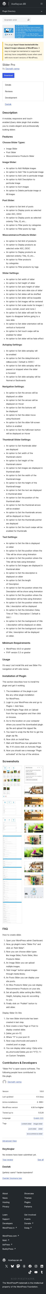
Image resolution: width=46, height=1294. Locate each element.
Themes (28, 1198)
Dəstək (8, 104)
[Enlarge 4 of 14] (19, 838)
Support (6, 1219)
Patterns (28, 1206)
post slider (32, 1129)
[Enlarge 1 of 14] (19, 769)
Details (8, 85)
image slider (38, 1124)
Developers (7, 1223)
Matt (5, 1240)
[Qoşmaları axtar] (28, 19)
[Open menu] (42, 3)
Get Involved (30, 1214)
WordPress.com (10, 1236)
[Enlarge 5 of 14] (40, 769)
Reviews (9, 91)
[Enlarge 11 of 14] (40, 850)
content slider (26, 1124)
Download (8, 75)
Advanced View (9, 1141)
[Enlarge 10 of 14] (40, 838)
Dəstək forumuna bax (12, 1178)
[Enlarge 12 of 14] (40, 864)
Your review (7, 1159)
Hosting (5, 1202)
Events (27, 1219)
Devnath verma (12, 68)
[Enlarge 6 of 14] (40, 789)
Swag (28, 1228)
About (5, 1193)
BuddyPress (9, 1249)
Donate (28, 1223)
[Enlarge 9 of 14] (40, 826)
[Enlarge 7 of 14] (40, 800)
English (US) (39, 1118)
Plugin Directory (8, 11)
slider (40, 1129)
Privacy (5, 1206)
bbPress (7, 1244)
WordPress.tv (9, 1228)
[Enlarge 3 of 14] (19, 820)
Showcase (29, 1193)
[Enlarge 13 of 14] (40, 878)
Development (11, 97)
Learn (4, 1214)
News (5, 1198)
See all (41, 1159)
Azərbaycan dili (15, 1260)
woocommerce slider (35, 1134)
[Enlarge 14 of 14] (40, 890)
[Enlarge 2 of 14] (19, 803)
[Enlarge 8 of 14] (40, 813)
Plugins (27, 1202)
